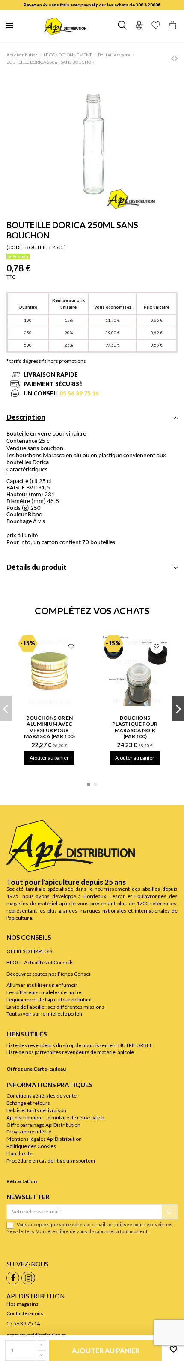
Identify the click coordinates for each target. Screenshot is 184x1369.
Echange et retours (28, 1103)
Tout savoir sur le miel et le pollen (44, 1013)
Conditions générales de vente (41, 1095)
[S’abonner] (169, 1212)
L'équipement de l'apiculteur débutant (49, 999)
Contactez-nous (24, 1313)
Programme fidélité (28, 1131)
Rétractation (21, 1181)
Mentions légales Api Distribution (44, 1139)
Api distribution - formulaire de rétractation (55, 1117)
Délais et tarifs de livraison (36, 1110)
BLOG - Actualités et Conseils (40, 962)
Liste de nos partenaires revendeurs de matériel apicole (70, 1052)
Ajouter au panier (49, 757)
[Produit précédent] (173, 58)
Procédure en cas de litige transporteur (51, 1160)
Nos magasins (22, 1304)
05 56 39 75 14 (79, 393)
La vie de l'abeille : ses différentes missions (55, 1007)
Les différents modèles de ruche (43, 992)
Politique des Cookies (31, 1146)
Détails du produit (36, 567)
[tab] (92, 420)
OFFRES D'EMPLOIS (29, 951)
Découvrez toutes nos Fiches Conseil (49, 974)
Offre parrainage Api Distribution (43, 1125)
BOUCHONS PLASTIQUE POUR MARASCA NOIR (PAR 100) (134, 727)
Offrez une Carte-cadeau (36, 1069)
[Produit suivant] (176, 58)
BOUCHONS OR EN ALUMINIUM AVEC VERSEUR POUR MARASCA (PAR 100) (49, 727)
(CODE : (15, 247)
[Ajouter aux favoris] (172, 1349)
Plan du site (19, 1153)
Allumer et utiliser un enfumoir (41, 985)
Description (25, 417)
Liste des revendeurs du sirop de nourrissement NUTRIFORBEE (79, 1045)
